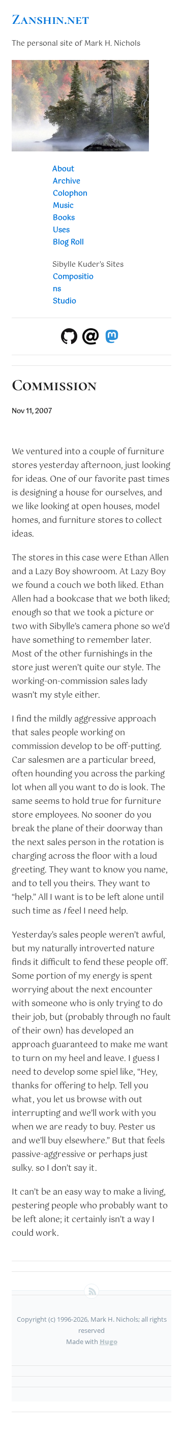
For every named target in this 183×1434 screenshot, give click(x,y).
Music (63, 206)
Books (64, 218)
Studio (64, 301)
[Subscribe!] (91, 1291)
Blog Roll (68, 242)
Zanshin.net (50, 19)
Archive (66, 181)
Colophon (70, 194)
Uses (61, 230)
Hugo (108, 1341)
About (63, 169)
